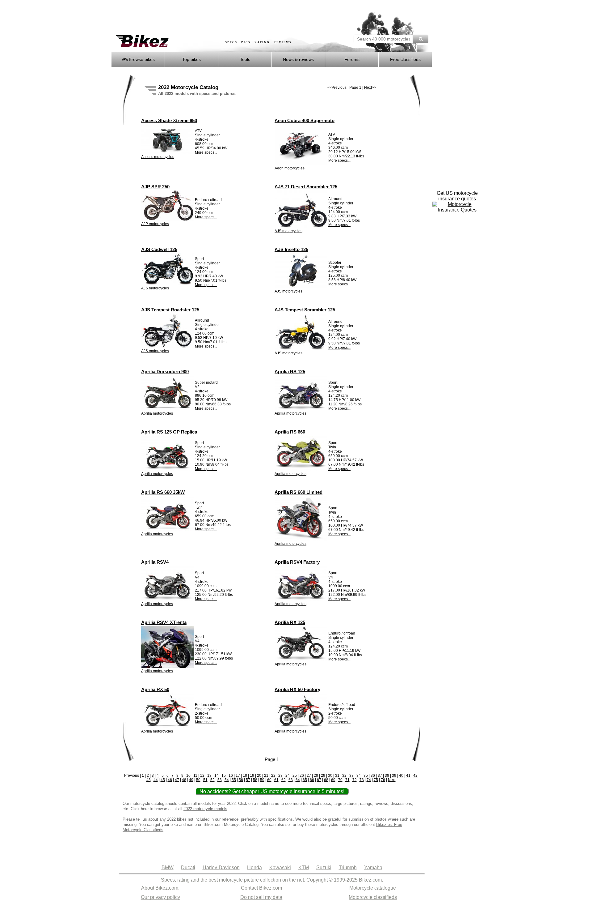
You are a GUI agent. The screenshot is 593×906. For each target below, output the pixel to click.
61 (276, 780)
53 (219, 780)
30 (330, 775)
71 (347, 780)
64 (298, 780)
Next (368, 87)
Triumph (348, 867)
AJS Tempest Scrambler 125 (305, 309)
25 (294, 775)
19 (252, 775)
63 (290, 780)
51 (205, 780)
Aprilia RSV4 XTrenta (164, 622)
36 (373, 775)
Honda (254, 867)
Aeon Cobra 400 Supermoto (304, 120)
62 (283, 780)
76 (383, 780)
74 (369, 780)
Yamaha (373, 867)
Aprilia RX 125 (290, 622)
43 (148, 780)
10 (188, 775)
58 (255, 780)
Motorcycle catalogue (372, 888)
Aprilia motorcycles (157, 413)
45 (163, 780)
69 (333, 780)
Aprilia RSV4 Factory (297, 562)
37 (380, 775)
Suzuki (323, 867)
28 (316, 775)
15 (223, 775)
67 (319, 780)
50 (198, 780)
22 (273, 775)
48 (184, 780)
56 (241, 780)
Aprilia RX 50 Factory (297, 689)
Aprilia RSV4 (155, 562)
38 (387, 775)
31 (337, 775)
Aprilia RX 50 (155, 689)
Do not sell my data (261, 897)
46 (170, 780)
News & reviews (298, 59)
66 (312, 780)
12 (202, 775)
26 (302, 775)
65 (305, 780)
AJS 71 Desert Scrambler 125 (306, 186)
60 (269, 780)
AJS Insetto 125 (291, 249)
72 (354, 780)
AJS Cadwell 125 (159, 249)
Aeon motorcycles (290, 168)
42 (415, 775)
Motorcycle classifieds (373, 897)
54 (227, 780)
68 (326, 780)
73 (362, 780)
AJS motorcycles (288, 231)
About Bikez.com (159, 888)
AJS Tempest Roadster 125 (170, 309)
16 (231, 775)
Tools (245, 59)
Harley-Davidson (221, 867)
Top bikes (191, 59)
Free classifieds (405, 59)
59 (262, 780)
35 (366, 775)
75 (376, 780)
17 (238, 775)
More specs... (206, 152)
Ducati (188, 867)
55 (234, 780)
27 (309, 775)
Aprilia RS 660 (290, 431)
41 (408, 775)
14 (216, 775)
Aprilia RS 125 (290, 371)
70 (340, 780)
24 (287, 775)
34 (358, 775)
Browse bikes (141, 59)
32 (344, 775)
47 (177, 780)
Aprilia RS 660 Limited (298, 492)
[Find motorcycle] (420, 39)
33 (351, 775)
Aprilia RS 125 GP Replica (169, 431)
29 (323, 775)
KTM (303, 867)
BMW (168, 867)
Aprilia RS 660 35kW (163, 492)
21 (266, 775)
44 (156, 780)
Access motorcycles (157, 157)
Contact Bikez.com (261, 888)
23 (280, 775)
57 (248, 780)
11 (195, 775)
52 (212, 780)
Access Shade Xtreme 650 (169, 120)
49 (191, 780)
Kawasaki (280, 867)
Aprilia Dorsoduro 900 (165, 371)
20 (259, 775)
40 (401, 775)
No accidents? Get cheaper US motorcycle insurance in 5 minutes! (272, 791)
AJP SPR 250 (155, 186)
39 (394, 775)
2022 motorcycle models (205, 808)
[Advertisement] (223, 18)
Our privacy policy (160, 897)
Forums (352, 59)
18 (245, 775)
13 (209, 775)
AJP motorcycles (155, 224)
